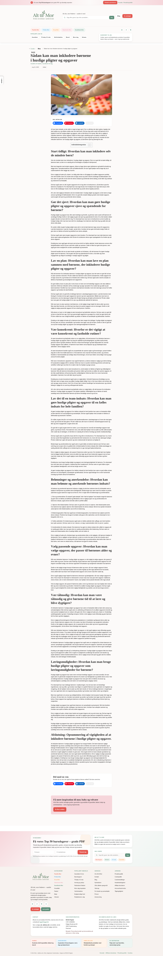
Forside (120, 2)
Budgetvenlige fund (79, 894)
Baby (55, 894)
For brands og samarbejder (102, 891)
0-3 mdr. (114, 859)
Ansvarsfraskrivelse (120, 888)
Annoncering (98, 897)
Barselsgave (99, 859)
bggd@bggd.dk (44, 922)
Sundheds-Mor (79, 30)
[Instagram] (122, 30)
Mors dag (75, 37)
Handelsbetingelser (120, 882)
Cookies (130, 953)
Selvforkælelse (58, 37)
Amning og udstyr (79, 882)
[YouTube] (46, 904)
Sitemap (97, 888)
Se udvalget (127, 16)
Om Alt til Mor (98, 874)
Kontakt (97, 877)
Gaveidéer (121, 859)
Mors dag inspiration (80, 888)
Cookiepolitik (118, 877)
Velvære (84, 37)
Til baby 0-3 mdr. (46, 37)
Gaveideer (35, 37)
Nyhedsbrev (98, 882)
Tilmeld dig (82, 852)
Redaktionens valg (79, 897)
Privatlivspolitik (127, 2)
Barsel (68, 37)
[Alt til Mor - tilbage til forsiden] (44, 16)
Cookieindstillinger (120, 879)
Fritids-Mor (46, 30)
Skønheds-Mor (66, 30)
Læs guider (45, 909)
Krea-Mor (56, 30)
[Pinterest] (130, 30)
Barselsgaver (78, 877)
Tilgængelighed (119, 891)
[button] (1, 80)
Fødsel (56, 891)
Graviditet (57, 888)
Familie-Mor (35, 30)
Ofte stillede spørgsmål (101, 885)
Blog (118, 16)
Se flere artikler (60, 809)
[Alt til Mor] (41, 877)
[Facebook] (126, 30)
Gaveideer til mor (79, 874)
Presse (97, 894)
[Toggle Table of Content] (89, 144)
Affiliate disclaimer (120, 885)
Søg (112, 17)
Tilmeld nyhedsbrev (110, 2)
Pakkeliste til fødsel (79, 885)
